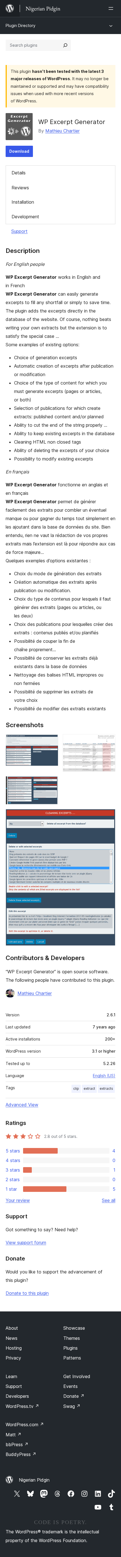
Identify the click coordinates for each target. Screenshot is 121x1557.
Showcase (74, 1328)
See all (108, 1200)
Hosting (14, 1348)
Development (25, 216)
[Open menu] (112, 8)
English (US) (104, 1075)
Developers (17, 1396)
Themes (71, 1338)
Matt (13, 1434)
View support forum (26, 1242)
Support (19, 231)
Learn (11, 1376)
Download (19, 151)
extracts (106, 1088)
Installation (23, 202)
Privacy (13, 1358)
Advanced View (22, 1104)
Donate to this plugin (27, 1293)
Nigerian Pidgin (34, 1480)
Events (70, 1386)
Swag (71, 1406)
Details (19, 173)
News (11, 1338)
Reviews (20, 187)
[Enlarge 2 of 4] (108, 742)
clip (76, 1088)
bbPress (17, 1444)
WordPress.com (25, 1424)
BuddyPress (21, 1454)
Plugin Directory (20, 25)
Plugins (70, 1348)
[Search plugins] (65, 45)
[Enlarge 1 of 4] (50, 742)
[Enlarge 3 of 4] (50, 784)
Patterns (72, 1358)
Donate (73, 1396)
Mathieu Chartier (62, 131)
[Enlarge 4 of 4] (108, 816)
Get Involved (76, 1376)
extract (89, 1088)
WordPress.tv (22, 1406)
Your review (18, 1200)
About (12, 1328)
